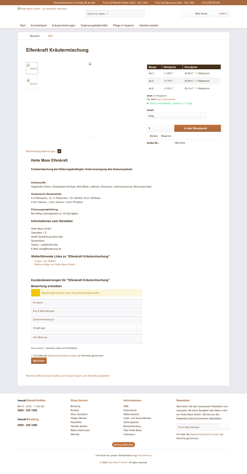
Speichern (39, 360)
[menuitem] (115, 15)
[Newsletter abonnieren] (224, 427)
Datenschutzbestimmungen (62, 355)
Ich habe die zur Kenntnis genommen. (69, 355)
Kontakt (75, 410)
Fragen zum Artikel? (45, 261)
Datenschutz (130, 410)
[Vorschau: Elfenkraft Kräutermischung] (32, 68)
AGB (126, 406)
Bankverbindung (132, 426)
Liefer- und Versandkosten (137, 418)
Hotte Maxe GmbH (117, 462)
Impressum (129, 434)
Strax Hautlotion (79, 414)
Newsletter (76, 422)
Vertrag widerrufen (123, 444)
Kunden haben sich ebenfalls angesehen (88, 375)
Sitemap (75, 434)
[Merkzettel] (184, 13)
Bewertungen (50, 151)
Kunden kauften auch (54, 375)
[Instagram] (222, 2)
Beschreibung (33, 151)
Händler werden (79, 426)
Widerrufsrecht (131, 414)
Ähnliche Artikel (34, 375)
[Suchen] (142, 13)
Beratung (75, 406)
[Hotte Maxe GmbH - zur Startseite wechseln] (42, 13)
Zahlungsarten (131, 422)
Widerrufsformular (80, 430)
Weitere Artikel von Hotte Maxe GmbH (54, 264)
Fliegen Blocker (79, 418)
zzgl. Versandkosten (166, 99)
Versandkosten (145, 455)
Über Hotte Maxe (133, 430)
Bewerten (166, 136)
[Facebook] (227, 2)
